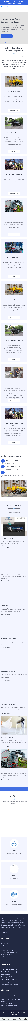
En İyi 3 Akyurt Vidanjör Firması (9, 538)
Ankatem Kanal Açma (8, 7)
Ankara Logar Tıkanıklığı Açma (10, 952)
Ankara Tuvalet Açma (8, 950)
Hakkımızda (5, 945)
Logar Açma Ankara (7, 954)
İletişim (4, 959)
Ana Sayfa (5, 943)
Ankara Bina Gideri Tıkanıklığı (8, 572)
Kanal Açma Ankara (6, 770)
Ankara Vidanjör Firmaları (8, 704)
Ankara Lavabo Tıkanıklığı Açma (9, 737)
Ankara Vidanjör (5, 605)
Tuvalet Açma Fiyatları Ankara (8, 638)
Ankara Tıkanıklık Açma (8, 948)
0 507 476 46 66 (17, 3)
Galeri (4, 956)
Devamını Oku (7, 36)
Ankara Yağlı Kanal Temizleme (8, 671)
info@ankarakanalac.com (17, 1)
